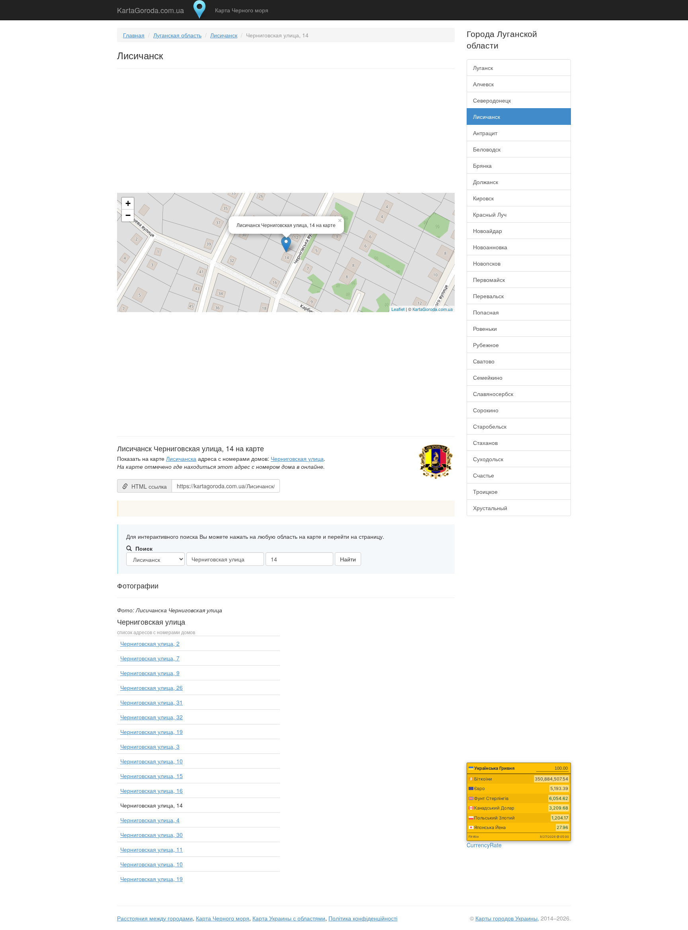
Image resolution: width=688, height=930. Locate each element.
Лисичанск (223, 35)
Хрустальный (490, 508)
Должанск (485, 182)
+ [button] (128, 203)
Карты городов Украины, (507, 918)
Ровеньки (485, 328)
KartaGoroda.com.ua (150, 8)
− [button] (128, 215)
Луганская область (177, 35)
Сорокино (485, 410)
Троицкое (485, 491)
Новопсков (486, 263)
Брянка (482, 165)
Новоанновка (490, 247)
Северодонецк (492, 100)
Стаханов (485, 443)
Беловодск (486, 149)
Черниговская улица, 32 (151, 717)
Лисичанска (181, 458)
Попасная (486, 312)
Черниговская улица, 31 (151, 702)
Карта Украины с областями (288, 918)
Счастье (483, 475)
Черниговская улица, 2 (150, 643)
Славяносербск (493, 394)
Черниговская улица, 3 (150, 746)
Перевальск (488, 296)
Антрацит (485, 133)
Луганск (483, 68)
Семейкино (487, 377)
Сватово (483, 361)
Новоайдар (487, 231)
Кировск (483, 198)
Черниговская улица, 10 (151, 761)
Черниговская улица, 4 (150, 820)
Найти (348, 559)
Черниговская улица (297, 458)
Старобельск (489, 426)
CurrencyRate (484, 845)
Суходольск (488, 459)
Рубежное (486, 345)
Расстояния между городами (155, 918)
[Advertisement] (286, 132)
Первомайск (489, 279)
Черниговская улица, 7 (150, 658)
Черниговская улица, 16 (151, 790)
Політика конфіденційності (362, 918)
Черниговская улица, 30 (151, 835)
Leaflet (398, 309)
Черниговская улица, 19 (151, 732)
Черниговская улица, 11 (151, 849)
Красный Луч (489, 214)
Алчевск (483, 84)
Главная (134, 35)
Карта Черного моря (241, 10)
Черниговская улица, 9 (150, 673)
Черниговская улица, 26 (151, 687)
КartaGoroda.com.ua (432, 309)
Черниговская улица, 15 (151, 776)
